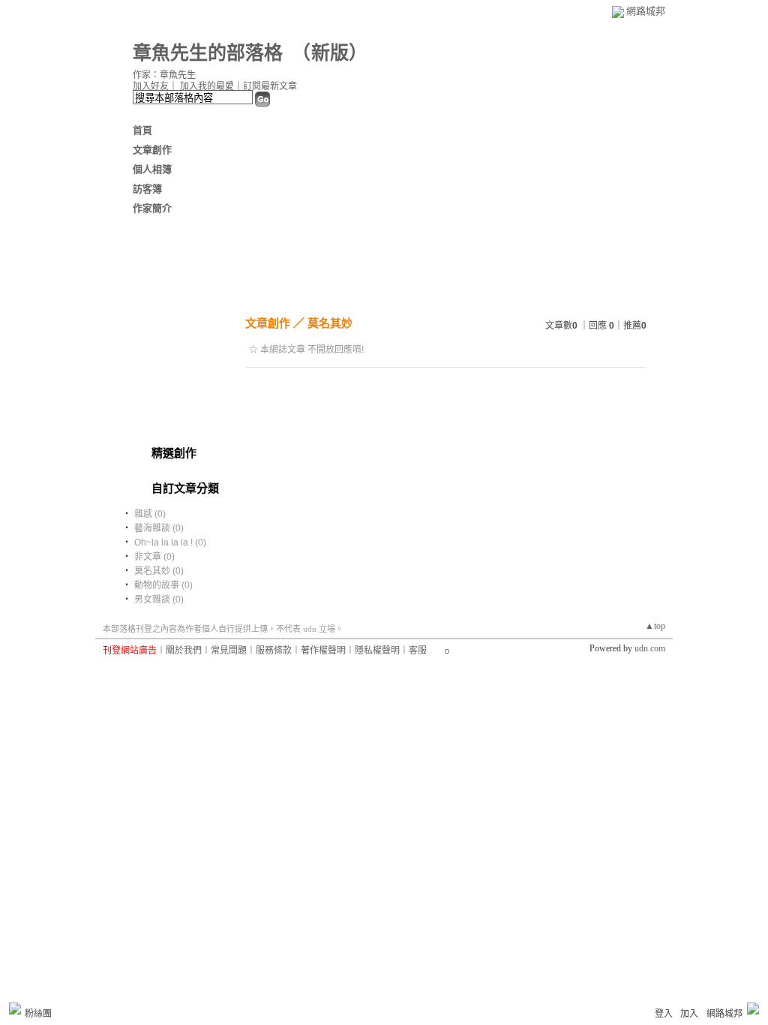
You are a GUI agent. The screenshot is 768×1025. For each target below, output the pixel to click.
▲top (655, 626)
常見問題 (229, 650)
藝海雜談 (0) (159, 528)
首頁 (142, 130)
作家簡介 (152, 208)
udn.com (649, 648)
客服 (418, 650)
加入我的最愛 (207, 86)
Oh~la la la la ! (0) (170, 542)
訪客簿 (147, 188)
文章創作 (152, 149)
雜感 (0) (150, 514)
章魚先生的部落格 (208, 53)
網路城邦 (645, 11)
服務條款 (274, 650)
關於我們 (184, 650)
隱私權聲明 (377, 650)
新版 (330, 53)
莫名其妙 (330, 323)
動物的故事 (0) (163, 585)
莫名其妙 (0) (159, 571)
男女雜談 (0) (159, 599)
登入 (664, 1013)
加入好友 (151, 86)
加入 (689, 1013)
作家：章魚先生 (164, 75)
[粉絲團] (15, 1008)
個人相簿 (152, 169)
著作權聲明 (323, 650)
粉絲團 (38, 1013)
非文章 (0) (154, 557)
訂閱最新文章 (270, 86)
